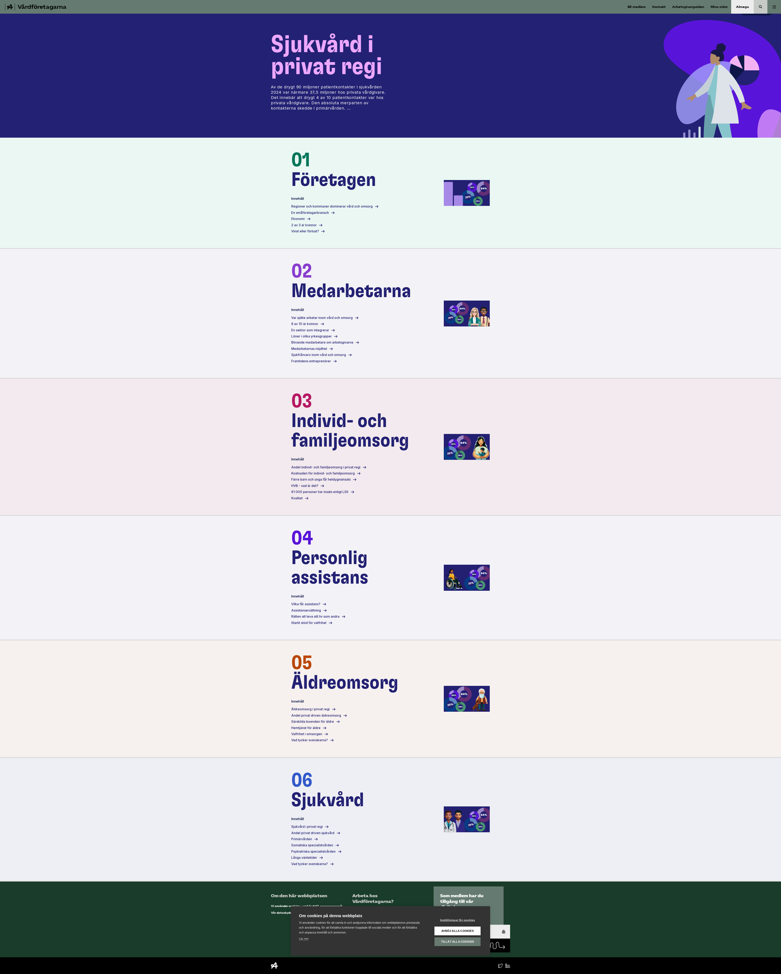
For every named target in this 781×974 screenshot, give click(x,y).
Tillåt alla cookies (457, 941)
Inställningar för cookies (457, 920)
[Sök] (760, 7)
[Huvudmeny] (774, 7)
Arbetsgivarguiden (688, 7)
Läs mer (304, 938)
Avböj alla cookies (457, 930)
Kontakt (659, 7)
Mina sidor (719, 7)
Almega (742, 7)
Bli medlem (637, 7)
